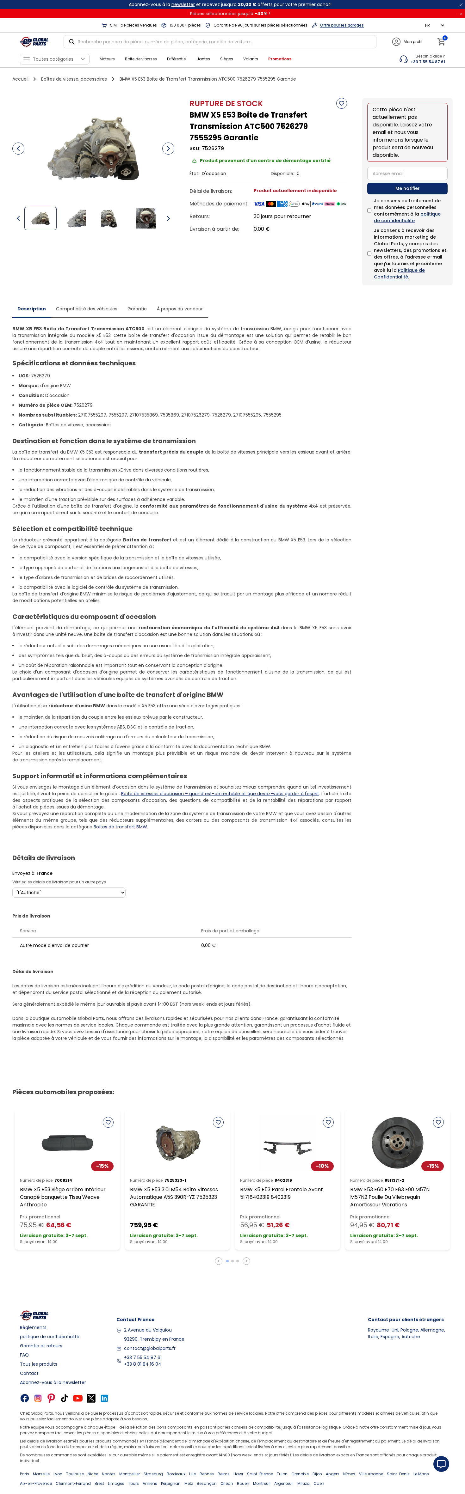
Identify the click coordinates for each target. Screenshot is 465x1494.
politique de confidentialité (407, 217)
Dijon (317, 1474)
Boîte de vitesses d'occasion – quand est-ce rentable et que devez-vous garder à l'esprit (220, 793)
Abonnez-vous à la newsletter (53, 1382)
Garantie (137, 309)
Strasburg (153, 1474)
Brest (99, 1483)
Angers (332, 1474)
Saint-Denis (398, 1474)
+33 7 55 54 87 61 (143, 1357)
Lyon (57, 1474)
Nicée (93, 1474)
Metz (188, 1483)
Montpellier (129, 1474)
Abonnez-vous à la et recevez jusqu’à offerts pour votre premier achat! (230, 4)
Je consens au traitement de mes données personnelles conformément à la (407, 211)
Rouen (243, 1483)
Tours (133, 1483)
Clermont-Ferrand (73, 1483)
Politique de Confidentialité (399, 273)
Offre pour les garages (342, 25)
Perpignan (171, 1483)
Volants (250, 59)
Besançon (207, 1483)
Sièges (226, 59)
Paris (24, 1474)
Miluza (303, 1483)
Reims (224, 1474)
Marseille (41, 1474)
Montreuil (261, 1483)
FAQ (24, 1355)
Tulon (282, 1474)
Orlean (226, 1483)
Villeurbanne (371, 1474)
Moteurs (107, 59)
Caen (318, 1483)
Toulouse (75, 1474)
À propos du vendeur (180, 309)
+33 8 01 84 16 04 (142, 1364)
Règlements (33, 1327)
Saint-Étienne (260, 1474)
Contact (29, 1373)
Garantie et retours (41, 1346)
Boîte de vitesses (141, 59)
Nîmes (349, 1474)
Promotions (279, 59)
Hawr (238, 1474)
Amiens (150, 1483)
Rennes (207, 1474)
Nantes (108, 1474)
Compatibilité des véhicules (86, 309)
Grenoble (300, 1474)
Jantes (203, 59)
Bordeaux (176, 1474)
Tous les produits (38, 1364)
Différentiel (177, 59)
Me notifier (407, 188)
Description (31, 309)
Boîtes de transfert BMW (120, 827)
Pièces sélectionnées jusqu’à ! (230, 13)
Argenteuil (284, 1483)
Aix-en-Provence (36, 1483)
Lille (192, 1474)
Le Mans (421, 1474)
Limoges (116, 1483)
